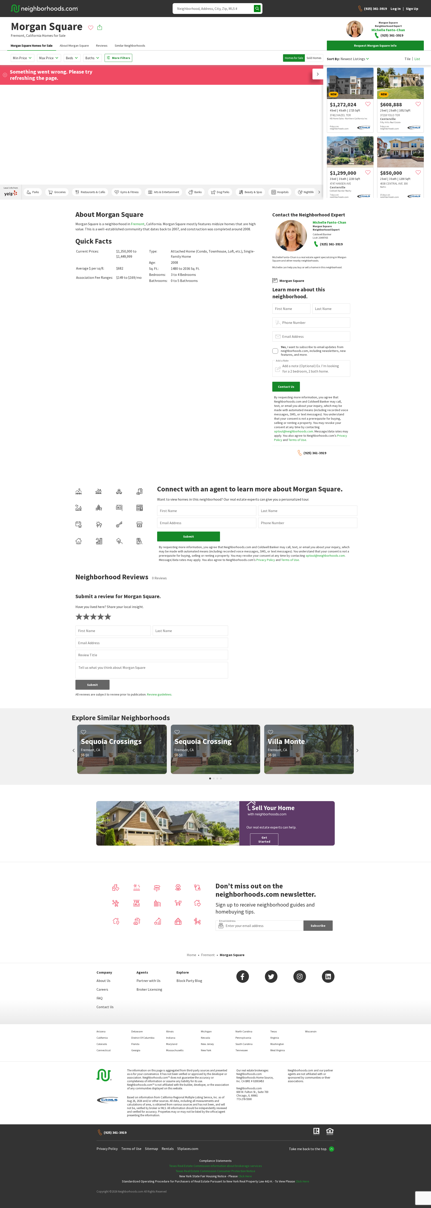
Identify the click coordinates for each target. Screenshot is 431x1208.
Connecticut (104, 1050)
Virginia (274, 1037)
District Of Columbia (142, 1037)
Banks (198, 192)
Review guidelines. (159, 694)
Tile (408, 59)
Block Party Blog (189, 980)
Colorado (102, 1044)
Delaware (137, 1031)
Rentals (168, 1148)
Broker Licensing (149, 989)
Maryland (171, 1044)
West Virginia (277, 1050)
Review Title (87, 655)
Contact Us (105, 1007)
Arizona (101, 1031)
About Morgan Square (74, 46)
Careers (102, 989)
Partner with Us (148, 980)
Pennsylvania (243, 1037)
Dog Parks (223, 192)
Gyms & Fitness (129, 192)
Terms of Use (297, 440)
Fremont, (18, 35)
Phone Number (294, 322)
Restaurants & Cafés (93, 192)
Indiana (170, 1037)
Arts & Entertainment (166, 192)
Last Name (323, 308)
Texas (273, 1031)
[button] (317, 74)
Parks (35, 192)
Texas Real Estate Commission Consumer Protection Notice (215, 1171)
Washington (277, 1044)
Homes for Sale (294, 58)
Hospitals (282, 192)
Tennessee (241, 1050)
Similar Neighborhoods (130, 46)
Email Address (293, 336)
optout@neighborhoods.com (293, 431)
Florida (135, 1044)
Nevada (205, 1037)
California (33, 35)
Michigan (206, 1031)
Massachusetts (174, 1050)
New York (206, 1050)
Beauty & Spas (253, 192)
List (417, 59)
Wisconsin (311, 1031)
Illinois (170, 1031)
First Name (283, 308)
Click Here (245, 1176)
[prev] (381, 83)
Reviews (102, 46)
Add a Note (282, 360)
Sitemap (151, 1148)
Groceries (60, 192)
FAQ (100, 998)
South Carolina (244, 1044)
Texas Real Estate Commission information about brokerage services (215, 1166)
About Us (103, 980)
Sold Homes (314, 58)
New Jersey (207, 1044)
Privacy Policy (265, 560)
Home (191, 955)
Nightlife (309, 192)
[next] (419, 83)
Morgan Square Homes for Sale (32, 46)
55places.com (187, 1148)
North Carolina (243, 1031)
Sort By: (333, 59)
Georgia (135, 1050)
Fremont (138, 224)
